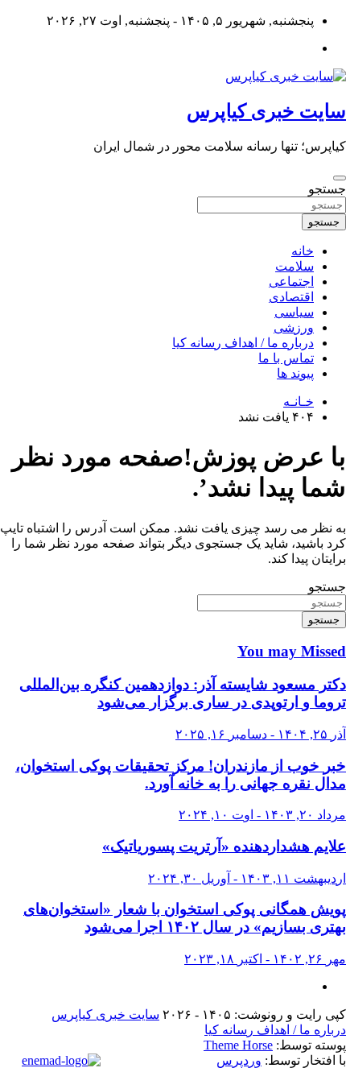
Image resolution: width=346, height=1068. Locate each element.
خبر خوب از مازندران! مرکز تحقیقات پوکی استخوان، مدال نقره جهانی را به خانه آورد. (180, 774)
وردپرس (239, 1060)
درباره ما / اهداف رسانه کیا (243, 343)
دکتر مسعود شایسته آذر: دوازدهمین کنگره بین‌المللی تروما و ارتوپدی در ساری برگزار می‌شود (182, 693)
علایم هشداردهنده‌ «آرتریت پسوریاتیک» (224, 846)
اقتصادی (291, 297)
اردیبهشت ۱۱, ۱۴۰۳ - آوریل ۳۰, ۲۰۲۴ (247, 878)
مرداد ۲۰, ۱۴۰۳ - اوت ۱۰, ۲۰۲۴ (262, 815)
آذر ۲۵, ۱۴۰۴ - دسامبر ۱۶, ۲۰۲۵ (260, 734)
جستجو (327, 189)
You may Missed (291, 651)
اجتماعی (291, 281)
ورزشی (294, 327)
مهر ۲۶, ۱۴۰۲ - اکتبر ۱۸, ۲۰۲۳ (265, 959)
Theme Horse (238, 1045)
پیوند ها (295, 373)
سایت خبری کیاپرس (266, 111)
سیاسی (294, 312)
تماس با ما (286, 358)
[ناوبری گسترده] (339, 178)
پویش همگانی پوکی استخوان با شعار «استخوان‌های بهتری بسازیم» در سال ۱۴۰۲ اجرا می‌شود (184, 917)
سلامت (294, 266)
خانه (302, 251)
